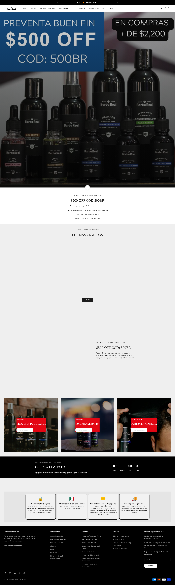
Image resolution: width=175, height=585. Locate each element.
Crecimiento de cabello (58, 539)
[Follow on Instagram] (10, 573)
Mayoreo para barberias (90, 539)
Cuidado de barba (56, 543)
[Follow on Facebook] (5, 573)
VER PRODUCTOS (24, 430)
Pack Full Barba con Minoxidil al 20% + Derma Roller (109, 281)
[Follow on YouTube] (15, 573)
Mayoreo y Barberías (47, 8)
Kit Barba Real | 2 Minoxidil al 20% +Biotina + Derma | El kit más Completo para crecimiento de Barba (23, 282)
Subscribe (150, 565)
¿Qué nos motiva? (88, 552)
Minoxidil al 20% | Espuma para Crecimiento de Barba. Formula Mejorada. (66, 282)
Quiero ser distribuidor (89, 543)
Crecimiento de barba (57, 536)
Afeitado (53, 546)
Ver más (87, 299)
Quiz (111, 8)
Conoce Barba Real (65, 8)
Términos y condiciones (121, 536)
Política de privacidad (120, 548)
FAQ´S (104, 8)
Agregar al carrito (23, 292)
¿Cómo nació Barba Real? (90, 555)
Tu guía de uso (93, 8)
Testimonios (80, 8)
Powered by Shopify (20, 579)
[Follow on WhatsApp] (24, 573)
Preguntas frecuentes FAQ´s (91, 536)
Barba (24, 8)
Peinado (53, 549)
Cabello (33, 8)
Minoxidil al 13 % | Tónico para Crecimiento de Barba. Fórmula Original (151, 282)
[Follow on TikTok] (19, 573)
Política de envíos (119, 539)
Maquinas (53, 553)
